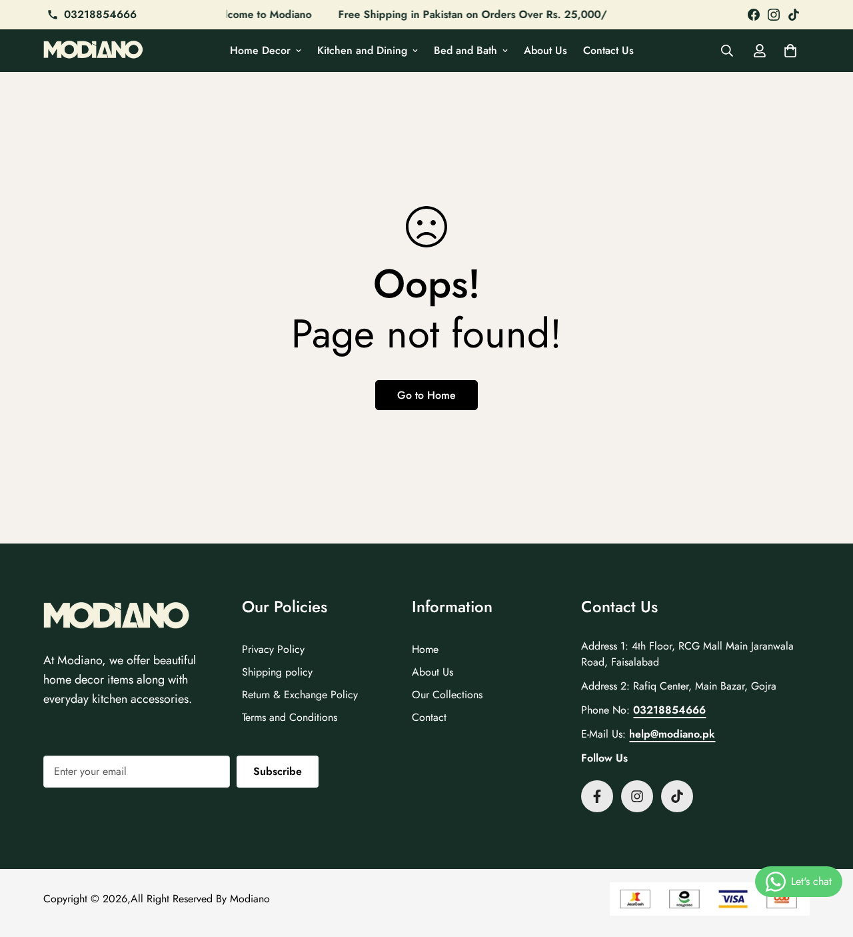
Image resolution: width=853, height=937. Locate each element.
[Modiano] (93, 51)
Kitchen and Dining (362, 50)
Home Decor (260, 50)
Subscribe (277, 771)
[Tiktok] (677, 796)
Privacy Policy (273, 649)
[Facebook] (754, 15)
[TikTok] (794, 15)
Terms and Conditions (289, 717)
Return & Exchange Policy (300, 694)
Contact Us (608, 50)
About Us (545, 50)
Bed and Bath (465, 50)
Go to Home (426, 395)
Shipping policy (277, 672)
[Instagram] (774, 15)
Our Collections (447, 694)
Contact (429, 717)
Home (425, 649)
